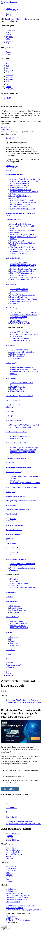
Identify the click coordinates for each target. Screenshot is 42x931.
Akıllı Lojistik (10, 363)
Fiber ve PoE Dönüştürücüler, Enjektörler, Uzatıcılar (21, 274)
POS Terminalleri (16, 389)
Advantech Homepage (9, 2)
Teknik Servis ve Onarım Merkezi (22, 564)
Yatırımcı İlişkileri (12, 617)
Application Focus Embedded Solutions (25, 179)
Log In (15, 9)
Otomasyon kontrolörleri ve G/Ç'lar (23, 237)
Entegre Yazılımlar (17, 194)
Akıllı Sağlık (10, 345)
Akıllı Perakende (11, 378)
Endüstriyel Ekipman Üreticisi (16, 443)
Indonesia (9, 70)
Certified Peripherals (12, 400)
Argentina (9, 37)
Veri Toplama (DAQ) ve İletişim (22, 247)
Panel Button (5, 130)
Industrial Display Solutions (15, 496)
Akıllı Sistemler (11, 284)
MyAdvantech (11, 11)
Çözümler (9, 407)
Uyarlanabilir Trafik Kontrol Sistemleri (24, 425)
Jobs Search (10, 856)
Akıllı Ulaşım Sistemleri (19, 289)
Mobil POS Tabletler (18, 387)
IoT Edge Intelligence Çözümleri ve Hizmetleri (21, 501)
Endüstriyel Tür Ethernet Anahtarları (23, 269)
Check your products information (22, 568)
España (8, 54)
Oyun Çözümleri (11, 505)
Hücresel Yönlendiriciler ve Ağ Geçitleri (25, 277)
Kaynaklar (14, 579)
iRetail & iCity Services (13, 472)
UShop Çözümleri (17, 391)
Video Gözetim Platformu (19, 338)
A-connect (9, 881)
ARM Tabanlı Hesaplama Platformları (24, 181)
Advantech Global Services (14, 525)
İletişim (8, 659)
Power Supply (15, 405)
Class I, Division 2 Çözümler (21, 224)
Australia (9, 63)
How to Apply (15, 645)
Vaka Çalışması (11, 866)
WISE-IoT (14, 552)
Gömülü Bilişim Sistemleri (14, 174)
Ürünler (8, 170)
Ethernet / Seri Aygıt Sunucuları (22, 271)
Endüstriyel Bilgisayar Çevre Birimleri (24, 299)
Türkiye (10, 15)
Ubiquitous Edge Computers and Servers (25, 483)
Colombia (9, 41)
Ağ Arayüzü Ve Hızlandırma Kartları (23, 315)
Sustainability (10, 650)
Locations (14, 643)
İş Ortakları (10, 539)
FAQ (7, 879)
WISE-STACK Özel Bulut (20, 323)
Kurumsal (9, 597)
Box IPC (13, 293)
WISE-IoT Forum (16, 585)
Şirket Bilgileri (15, 606)
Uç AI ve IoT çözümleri (19, 206)
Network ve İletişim (12, 308)
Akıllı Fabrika (10, 411)
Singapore (9, 79)
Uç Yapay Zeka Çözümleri (20, 436)
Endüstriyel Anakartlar (18, 188)
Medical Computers (17, 354)
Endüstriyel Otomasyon (13, 219)
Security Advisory (12, 592)
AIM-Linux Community (19, 583)
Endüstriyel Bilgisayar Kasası (21, 301)
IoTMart (9, 663)
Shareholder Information (19, 628)
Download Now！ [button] (10, 789)
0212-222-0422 (13, 840)
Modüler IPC (15, 303)
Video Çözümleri (11, 514)
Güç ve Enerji (15, 232)
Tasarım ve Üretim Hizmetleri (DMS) (18, 509)
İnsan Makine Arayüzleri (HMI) (22, 235)
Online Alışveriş (14, 834)
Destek (8, 555)
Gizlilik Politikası (12, 918)
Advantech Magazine (18, 610)
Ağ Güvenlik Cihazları (18, 317)
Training (13, 641)
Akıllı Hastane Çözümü (19, 350)
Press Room (14, 612)
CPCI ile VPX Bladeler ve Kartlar (22, 295)
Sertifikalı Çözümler (17, 241)
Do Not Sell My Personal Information (19, 920)
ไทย (7, 84)
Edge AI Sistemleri (17, 438)
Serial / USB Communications (21, 279)
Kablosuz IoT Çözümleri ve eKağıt (23, 202)
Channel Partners (12, 543)
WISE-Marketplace (13, 665)
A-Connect (10, 667)
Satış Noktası (15, 481)
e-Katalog (9, 877)
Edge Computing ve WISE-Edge (16, 432)
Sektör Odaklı (11, 871)
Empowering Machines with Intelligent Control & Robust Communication (24, 449)
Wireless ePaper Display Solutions (22, 209)
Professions (14, 637)
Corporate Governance (18, 624)
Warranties (14, 570)
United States (10, 30)
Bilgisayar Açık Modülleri (19, 183)
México (8, 35)
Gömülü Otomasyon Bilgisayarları (23, 230)
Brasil (8, 32)
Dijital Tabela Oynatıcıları (19, 185)
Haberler (9, 875)
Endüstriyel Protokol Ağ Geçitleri (22, 267)
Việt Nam (9, 89)
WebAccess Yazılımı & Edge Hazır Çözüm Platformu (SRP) (23, 250)
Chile (8, 39)
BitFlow (13, 519)
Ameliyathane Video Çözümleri (22, 352)
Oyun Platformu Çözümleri (20, 204)
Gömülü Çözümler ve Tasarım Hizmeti (18, 467)
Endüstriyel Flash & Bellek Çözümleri (24, 192)
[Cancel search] (15, 134)
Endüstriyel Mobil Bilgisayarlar (21, 367)
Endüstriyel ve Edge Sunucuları (16, 458)
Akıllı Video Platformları (19, 291)
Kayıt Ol (9, 9)
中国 (7, 66)
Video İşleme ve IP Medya (20, 341)
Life (11, 639)
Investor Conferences (18, 626)
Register (4, 127)
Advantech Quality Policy (14, 534)
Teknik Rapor (11, 868)
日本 (7, 72)
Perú (7, 43)
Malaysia (9, 77)
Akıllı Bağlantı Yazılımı (19, 263)
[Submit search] (13, 134)
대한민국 (9, 75)
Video (8, 873)
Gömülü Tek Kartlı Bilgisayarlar (22, 200)
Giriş (7, 671)
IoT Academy (15, 581)
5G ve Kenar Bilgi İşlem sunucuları (23, 312)
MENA (8, 98)
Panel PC (13, 239)
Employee (9, 654)
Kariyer (8, 632)
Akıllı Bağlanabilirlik (13, 258)
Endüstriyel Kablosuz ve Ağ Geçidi (23, 265)
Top (4, 926)
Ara (7, 13)
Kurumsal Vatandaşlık (14, 854)
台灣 (7, 81)
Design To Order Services (14, 530)
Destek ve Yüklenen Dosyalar (15, 559)
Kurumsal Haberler (13, 850)
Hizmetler (9, 521)
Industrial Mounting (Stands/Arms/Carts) (19, 396)
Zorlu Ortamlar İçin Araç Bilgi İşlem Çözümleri (22, 487)
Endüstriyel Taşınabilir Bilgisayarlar (23, 369)
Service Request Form (18, 566)
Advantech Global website (17, 19)
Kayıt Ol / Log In (12, 138)
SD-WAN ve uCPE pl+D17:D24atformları (18, 320)
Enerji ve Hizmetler (12, 463)
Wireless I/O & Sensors (18, 253)
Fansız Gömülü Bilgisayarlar (20, 196)
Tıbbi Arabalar (15, 358)
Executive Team (16, 608)
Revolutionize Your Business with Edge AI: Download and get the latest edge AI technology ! (23, 702)
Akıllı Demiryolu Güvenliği (20, 427)
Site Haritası (10, 916)
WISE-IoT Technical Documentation (23, 588)
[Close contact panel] (2, 799)
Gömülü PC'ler (15, 198)
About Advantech (11, 601)
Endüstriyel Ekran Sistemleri (20, 190)
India (7, 68)
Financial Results (16, 621)
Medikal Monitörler (17, 356)
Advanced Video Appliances (20, 332)
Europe (8, 52)
